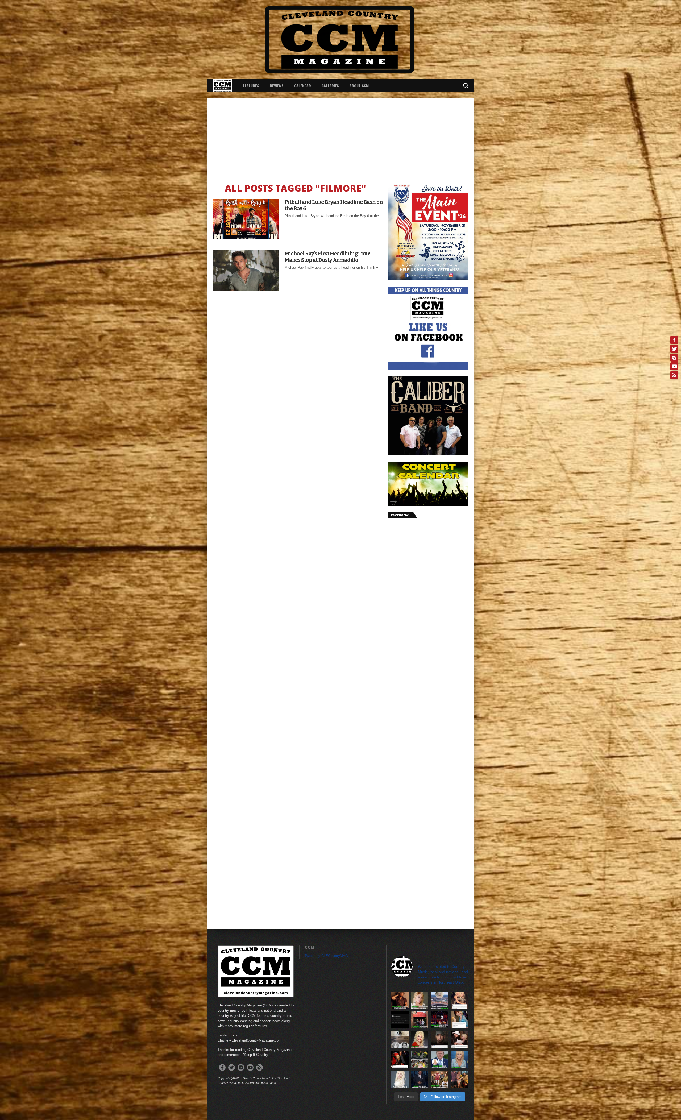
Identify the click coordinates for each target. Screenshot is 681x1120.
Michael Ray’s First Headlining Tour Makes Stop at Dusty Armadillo (327, 256)
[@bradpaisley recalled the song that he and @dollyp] (459, 1039)
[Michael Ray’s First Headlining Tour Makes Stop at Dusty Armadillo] (246, 289)
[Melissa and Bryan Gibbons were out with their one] (459, 1079)
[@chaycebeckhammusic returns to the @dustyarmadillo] (400, 1000)
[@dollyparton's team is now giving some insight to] (420, 1000)
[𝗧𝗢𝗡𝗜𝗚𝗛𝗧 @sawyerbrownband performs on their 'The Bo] (439, 1079)
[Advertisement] (340, 137)
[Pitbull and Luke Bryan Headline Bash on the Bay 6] (246, 238)
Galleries (330, 85)
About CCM (359, 85)
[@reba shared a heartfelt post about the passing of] (459, 1019)
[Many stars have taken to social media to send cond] (400, 1059)
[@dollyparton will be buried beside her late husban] (400, 1039)
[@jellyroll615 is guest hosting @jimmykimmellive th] (420, 1079)
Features (251, 85)
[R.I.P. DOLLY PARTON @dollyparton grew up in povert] (400, 1079)
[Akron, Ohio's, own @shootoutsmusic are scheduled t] (420, 1019)
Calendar (302, 85)
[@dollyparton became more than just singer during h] (459, 1059)
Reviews (277, 85)
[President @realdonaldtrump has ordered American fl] (439, 1059)
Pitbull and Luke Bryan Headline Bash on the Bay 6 (334, 205)
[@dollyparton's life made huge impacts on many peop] (400, 1019)
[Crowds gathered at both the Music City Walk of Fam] (420, 1059)
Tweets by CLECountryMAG (326, 956)
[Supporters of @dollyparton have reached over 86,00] (439, 1000)
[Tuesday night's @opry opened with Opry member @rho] (439, 1019)
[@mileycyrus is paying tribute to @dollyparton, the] (459, 1000)
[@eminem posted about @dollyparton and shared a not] (439, 1039)
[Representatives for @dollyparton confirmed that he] (420, 1039)
